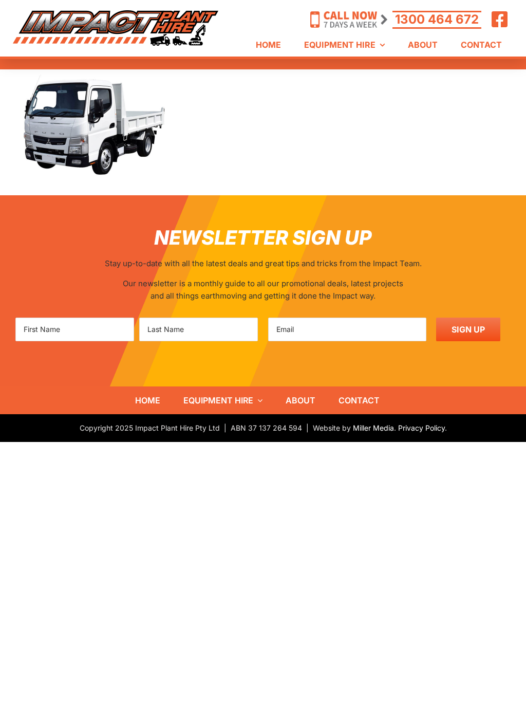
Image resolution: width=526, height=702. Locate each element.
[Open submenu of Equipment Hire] (257, 400)
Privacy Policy (421, 427)
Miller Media (373, 427)
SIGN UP (468, 329)
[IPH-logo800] (115, 14)
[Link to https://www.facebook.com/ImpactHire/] (500, 19)
